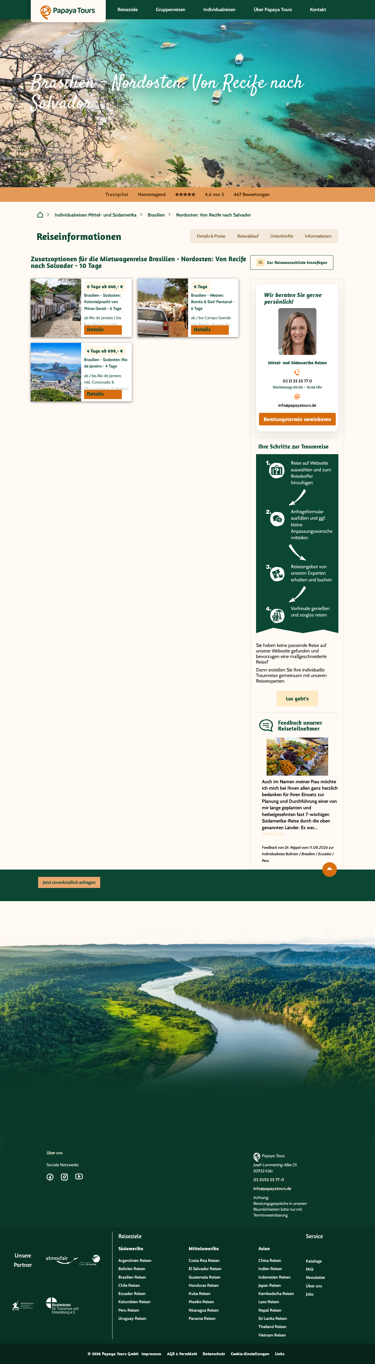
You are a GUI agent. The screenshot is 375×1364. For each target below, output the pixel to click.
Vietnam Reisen (272, 1335)
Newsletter (315, 1277)
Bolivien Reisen (131, 1268)
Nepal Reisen (270, 1310)
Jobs (309, 1294)
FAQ (309, 1269)
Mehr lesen (273, 834)
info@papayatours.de (297, 405)
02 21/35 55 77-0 (268, 1179)
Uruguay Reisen (132, 1318)
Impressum (151, 1353)
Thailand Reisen (272, 1326)
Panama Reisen (202, 1318)
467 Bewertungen (251, 194)
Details (95, 329)
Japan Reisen (269, 1285)
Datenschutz (214, 1353)
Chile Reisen (129, 1285)
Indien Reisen (270, 1268)
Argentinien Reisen (134, 1260)
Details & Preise (211, 236)
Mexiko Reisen (201, 1301)
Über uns (55, 1152)
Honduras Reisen (204, 1285)
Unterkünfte (281, 236)
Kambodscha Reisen (276, 1293)
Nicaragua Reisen (204, 1310)
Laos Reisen (268, 1301)
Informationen (318, 236)
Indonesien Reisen (274, 1277)
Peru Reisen (128, 1310)
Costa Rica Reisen (204, 1260)
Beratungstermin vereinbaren (297, 419)
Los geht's (297, 698)
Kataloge (314, 1261)
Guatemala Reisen (205, 1277)
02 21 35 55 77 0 (297, 381)
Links (279, 1353)
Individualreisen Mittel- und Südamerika (96, 215)
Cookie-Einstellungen (250, 1353)
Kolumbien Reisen (134, 1301)
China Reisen (269, 1260)
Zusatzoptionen (248, 882)
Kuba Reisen (200, 1293)
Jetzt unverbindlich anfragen (69, 882)
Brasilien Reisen (132, 1277)
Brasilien (156, 215)
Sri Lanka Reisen (272, 1318)
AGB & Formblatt (182, 1353)
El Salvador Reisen (205, 1268)
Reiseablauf (248, 236)
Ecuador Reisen (132, 1293)
